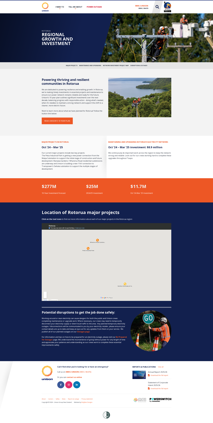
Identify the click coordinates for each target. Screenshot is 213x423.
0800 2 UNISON (141, 6)
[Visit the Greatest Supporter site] (167, 6)
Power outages (94, 7)
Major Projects (71, 65)
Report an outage (73, 399)
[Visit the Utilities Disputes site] (139, 400)
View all (160, 367)
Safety (57, 399)
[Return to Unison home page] (45, 6)
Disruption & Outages (138, 65)
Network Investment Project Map (116, 65)
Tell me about (75, 7)
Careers (50, 399)
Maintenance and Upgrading (90, 65)
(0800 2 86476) (78, 372)
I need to (59, 7)
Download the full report (159, 375)
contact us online (74, 377)
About (44, 399)
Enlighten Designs (86, 402)
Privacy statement (87, 399)
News (63, 399)
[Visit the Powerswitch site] (160, 400)
